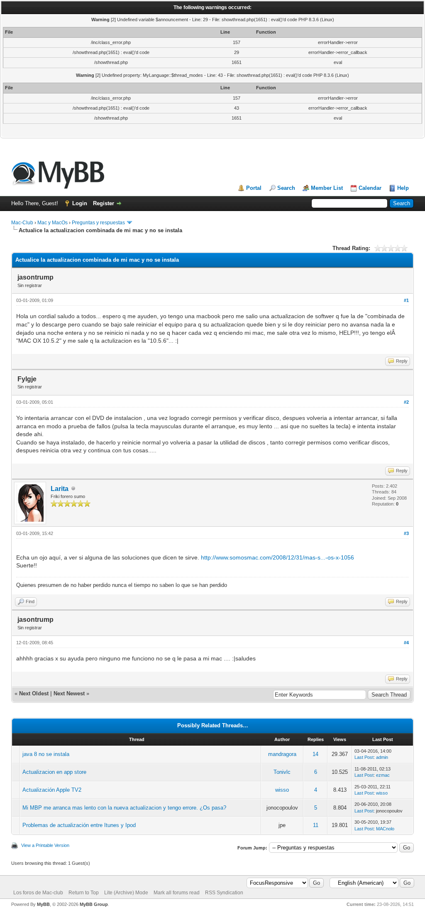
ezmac (383, 775)
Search (286, 188)
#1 (406, 300)
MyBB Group (94, 904)
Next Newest (69, 693)
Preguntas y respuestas (98, 223)
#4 (406, 642)
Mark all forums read (177, 893)
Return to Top (83, 893)
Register (103, 203)
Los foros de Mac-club (38, 893)
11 (315, 825)
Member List (327, 188)
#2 (406, 402)
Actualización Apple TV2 (51, 790)
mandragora (282, 754)
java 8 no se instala (45, 754)
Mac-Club (22, 223)
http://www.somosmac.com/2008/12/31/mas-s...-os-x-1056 (277, 557)
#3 (406, 533)
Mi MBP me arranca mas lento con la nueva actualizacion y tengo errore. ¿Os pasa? (124, 808)
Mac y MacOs (52, 223)
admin (382, 757)
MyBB (43, 904)
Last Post (364, 757)
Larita (59, 488)
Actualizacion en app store (54, 772)
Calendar (370, 188)
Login (79, 203)
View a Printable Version (45, 845)
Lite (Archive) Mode (126, 893)
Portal (253, 188)
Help (403, 188)
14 (315, 754)
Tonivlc (282, 772)
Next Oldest (34, 693)
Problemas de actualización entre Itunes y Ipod (79, 825)
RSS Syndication (224, 893)
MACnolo (385, 828)
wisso (282, 790)
